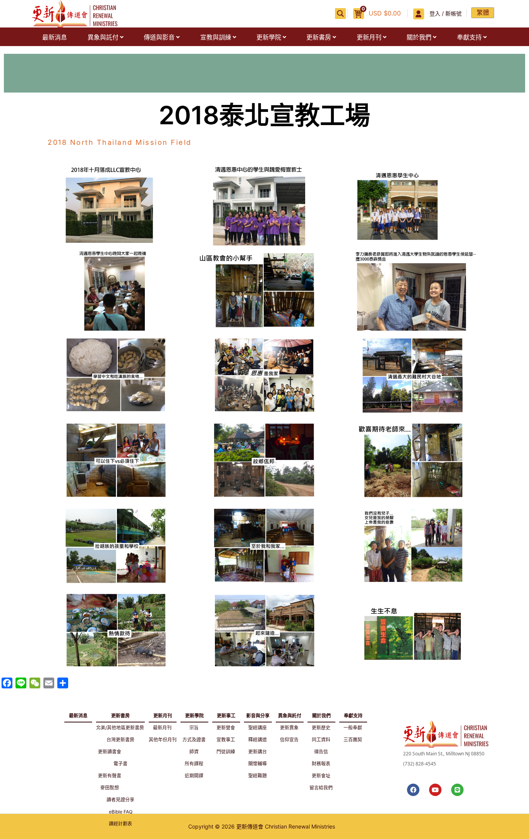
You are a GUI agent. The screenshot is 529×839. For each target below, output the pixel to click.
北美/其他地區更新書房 (120, 728)
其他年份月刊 (163, 740)
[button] (105, 37)
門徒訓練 (225, 752)
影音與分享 (258, 714)
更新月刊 (369, 37)
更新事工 (226, 714)
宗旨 (194, 728)
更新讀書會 (109, 752)
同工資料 (321, 740)
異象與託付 (103, 37)
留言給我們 (321, 788)
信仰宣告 (289, 740)
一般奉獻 (353, 728)
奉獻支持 (469, 37)
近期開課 (194, 776)
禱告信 (321, 752)
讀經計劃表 (120, 824)
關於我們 (419, 37)
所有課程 (194, 764)
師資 (194, 752)
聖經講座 (257, 728)
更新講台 (257, 752)
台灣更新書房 (120, 740)
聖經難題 (257, 776)
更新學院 (268, 37)
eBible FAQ (120, 812)
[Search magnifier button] (340, 13)
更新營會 (225, 728)
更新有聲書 (109, 776)
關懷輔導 (257, 764)
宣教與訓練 (215, 37)
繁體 (483, 12)
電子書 (120, 764)
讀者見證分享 (120, 800)
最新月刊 (162, 728)
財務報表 (321, 764)
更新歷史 (321, 728)
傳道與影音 (159, 37)
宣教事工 (225, 740)
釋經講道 (257, 740)
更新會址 (321, 776)
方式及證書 (194, 740)
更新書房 (318, 37)
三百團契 (353, 740)
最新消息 (54, 37)
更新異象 (289, 728)
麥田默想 (109, 788)
